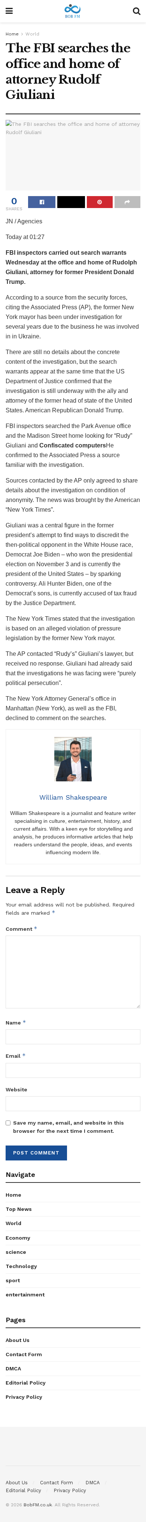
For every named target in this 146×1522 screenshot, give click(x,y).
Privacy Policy (24, 1397)
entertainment (25, 1295)
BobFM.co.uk (38, 1504)
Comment (21, 928)
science (16, 1252)
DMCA (13, 1368)
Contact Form (24, 1354)
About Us (18, 1340)
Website (16, 1089)
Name (16, 1022)
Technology (21, 1266)
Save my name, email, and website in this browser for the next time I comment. (68, 1127)
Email (16, 1055)
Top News (19, 1209)
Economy (18, 1238)
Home (12, 34)
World (32, 34)
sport (13, 1280)
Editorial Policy (26, 1383)
